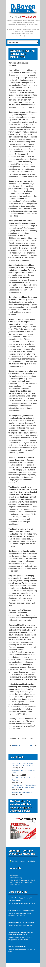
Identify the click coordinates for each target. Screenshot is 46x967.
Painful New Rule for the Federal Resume (23, 779)
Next (32, 745)
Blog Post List (17, 891)
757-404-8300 (28, 17)
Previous (16, 745)
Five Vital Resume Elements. (22, 792)
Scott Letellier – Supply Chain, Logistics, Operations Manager (22, 764)
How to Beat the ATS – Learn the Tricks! (23, 772)
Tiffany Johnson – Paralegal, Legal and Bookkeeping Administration (24, 786)
